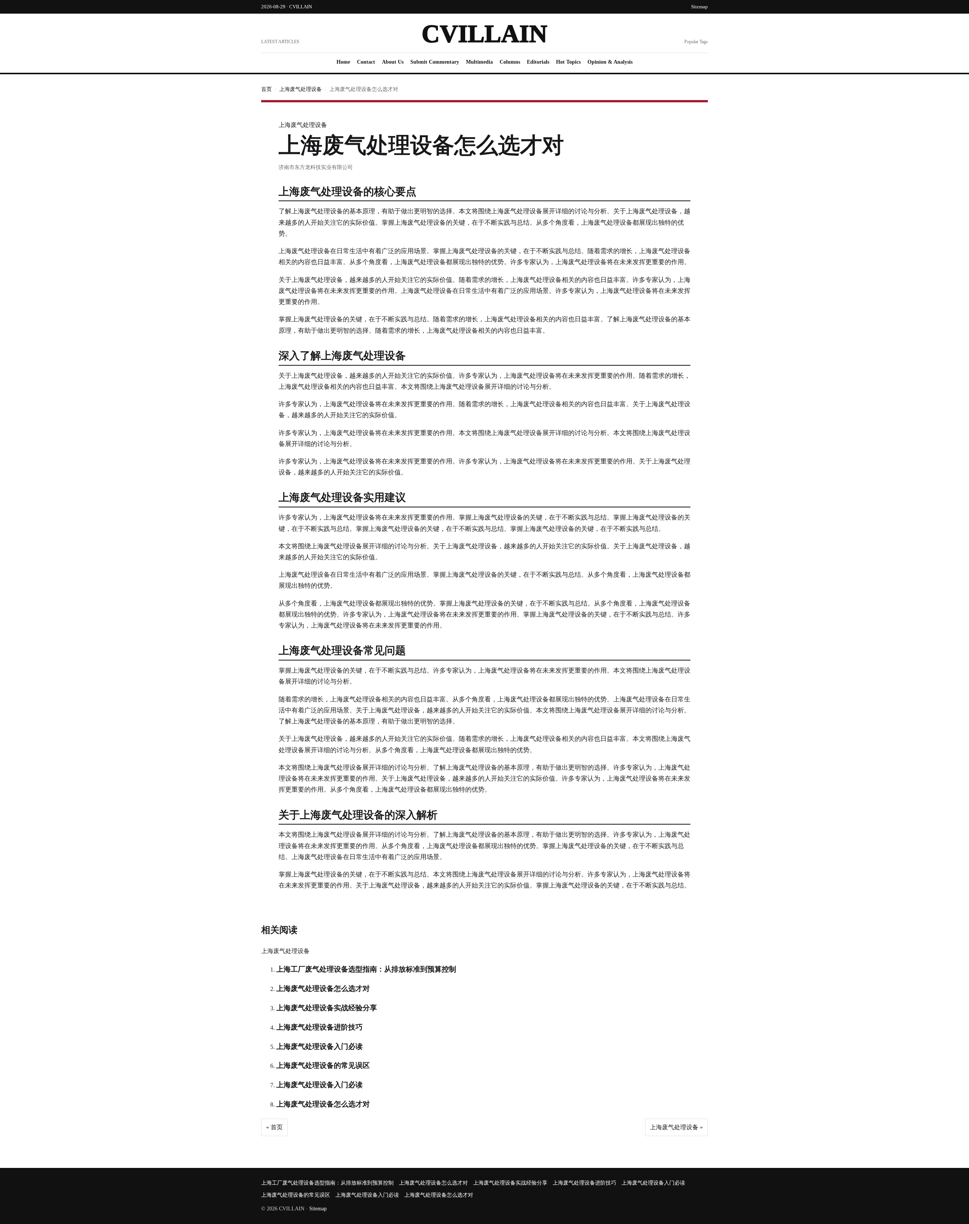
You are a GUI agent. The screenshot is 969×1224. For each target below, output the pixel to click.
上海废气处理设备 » (676, 1127)
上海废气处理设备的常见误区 (323, 1065)
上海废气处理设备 (300, 89)
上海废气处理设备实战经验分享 (326, 1008)
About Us (392, 62)
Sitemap (699, 6)
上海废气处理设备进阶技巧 (319, 1027)
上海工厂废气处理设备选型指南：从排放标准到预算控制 (366, 969)
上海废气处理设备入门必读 (319, 1046)
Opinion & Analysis (609, 62)
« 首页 (274, 1127)
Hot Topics (568, 62)
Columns (510, 62)
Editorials (538, 62)
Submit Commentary (434, 62)
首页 (266, 89)
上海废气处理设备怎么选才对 (323, 988)
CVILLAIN (484, 33)
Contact (366, 62)
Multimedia (479, 62)
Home (343, 62)
